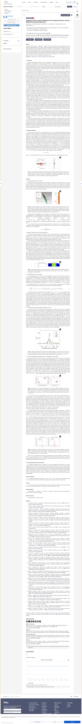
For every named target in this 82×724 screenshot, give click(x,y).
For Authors (44, 704)
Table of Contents (7, 49)
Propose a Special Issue (11, 25)
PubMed (53, 511)
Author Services (44, 2)
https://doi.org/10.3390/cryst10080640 (43, 33)
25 (39, 258)
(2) (69, 229)
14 (35, 94)
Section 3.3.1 (31, 123)
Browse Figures (38, 39)
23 (47, 111)
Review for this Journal (12, 22)
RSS (71, 696)
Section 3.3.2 (28, 124)
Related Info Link (7, 31)
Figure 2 (67, 187)
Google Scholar (32, 504)
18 (64, 101)
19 (65, 101)
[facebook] (34, 621)
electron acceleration (42, 56)
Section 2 (64, 118)
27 (37, 314)
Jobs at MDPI (31, 710)
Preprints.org (56, 707)
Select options (7, 709)
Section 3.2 (35, 120)
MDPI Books (56, 706)
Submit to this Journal (11, 19)
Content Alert (76, 696)
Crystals (5, 696)
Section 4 (38, 127)
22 (68, 101)
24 (30, 238)
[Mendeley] (40, 621)
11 (63, 80)
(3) (69, 288)
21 (67, 101)
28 (62, 456)
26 (31, 297)
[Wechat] (36, 621)
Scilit (41, 504)
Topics (29, 2)
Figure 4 (46, 315)
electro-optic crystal (50, 56)
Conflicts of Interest (7, 12)
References (6, 13)
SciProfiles (56, 710)
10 (46, 80)
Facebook (69, 706)
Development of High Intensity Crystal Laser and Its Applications (54, 37)
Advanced (75, 6)
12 (31, 84)
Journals (24, 2)
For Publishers (44, 710)
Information (35, 2)
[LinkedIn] (31, 621)
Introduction (6, 2)
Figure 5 (40, 368)
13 (47, 84)
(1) (69, 152)
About (57, 2)
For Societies (44, 712)
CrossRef (37, 504)
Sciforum (56, 704)
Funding (5, 9)
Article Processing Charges (34, 704)
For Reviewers (44, 706)
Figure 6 (38, 414)
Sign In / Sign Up (70, 2)
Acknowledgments (7, 10)
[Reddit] (38, 621)
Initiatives (51, 2)
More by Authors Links (8, 34)
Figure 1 (39, 142)
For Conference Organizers (47, 713)
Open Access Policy (32, 707)
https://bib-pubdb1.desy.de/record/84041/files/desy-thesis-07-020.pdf (50, 583)
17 (63, 101)
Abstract (5, 1)
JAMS (55, 713)
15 (36, 94)
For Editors (44, 707)
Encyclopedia (56, 712)
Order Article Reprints (65, 15)
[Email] (27, 621)
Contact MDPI (31, 709)
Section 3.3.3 (60, 125)
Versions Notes (47, 39)
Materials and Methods (8, 3)
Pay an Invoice (31, 706)
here (32, 647)
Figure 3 (66, 252)
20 (66, 101)
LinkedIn (68, 704)
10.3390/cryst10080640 (24, 10)
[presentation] (61, 142)
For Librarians (44, 709)
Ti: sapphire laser (33, 56)
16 (63, 100)
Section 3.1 (28, 120)
